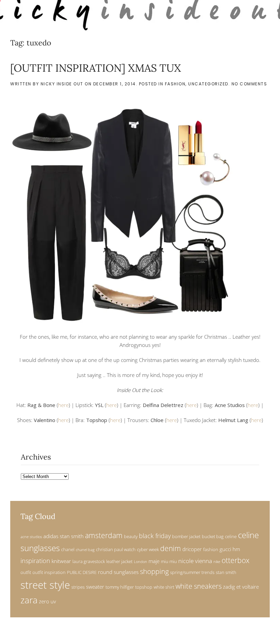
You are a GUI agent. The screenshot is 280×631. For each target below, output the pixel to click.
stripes (78, 587)
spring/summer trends (192, 572)
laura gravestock (88, 561)
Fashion (175, 84)
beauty (131, 536)
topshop (143, 587)
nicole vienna (195, 561)
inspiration (35, 560)
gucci (225, 549)
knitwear (61, 561)
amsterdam (104, 535)
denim (170, 548)
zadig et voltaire (241, 586)
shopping (154, 571)
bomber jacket (186, 536)
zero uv (47, 601)
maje (154, 561)
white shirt (164, 587)
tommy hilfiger (120, 587)
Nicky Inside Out (62, 84)
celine (231, 536)
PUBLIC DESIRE (82, 572)
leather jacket (119, 561)
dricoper (192, 549)
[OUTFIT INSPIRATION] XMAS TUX (95, 67)
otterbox (235, 560)
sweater (95, 586)
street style (45, 585)
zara (29, 600)
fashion (210, 549)
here (63, 405)
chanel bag (85, 549)
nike (216, 561)
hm (236, 549)
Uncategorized (208, 84)
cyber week (148, 549)
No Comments (249, 84)
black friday (155, 535)
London (140, 561)
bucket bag (213, 536)
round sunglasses (118, 572)
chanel (67, 549)
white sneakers (199, 586)
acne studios (31, 536)
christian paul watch (116, 549)
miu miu (169, 561)
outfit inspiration (49, 572)
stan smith (226, 572)
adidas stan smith (63, 536)
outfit (25, 572)
